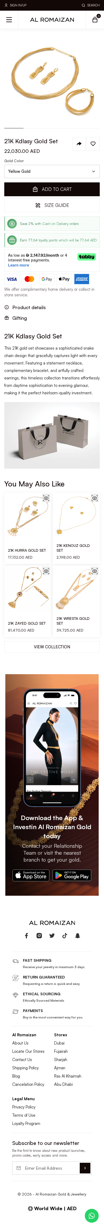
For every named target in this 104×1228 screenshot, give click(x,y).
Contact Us (22, 1059)
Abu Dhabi (63, 1084)
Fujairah (61, 1051)
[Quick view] (46, 498)
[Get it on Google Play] (72, 875)
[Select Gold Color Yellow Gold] (52, 171)
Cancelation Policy (28, 1084)
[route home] (52, 923)
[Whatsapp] (92, 1216)
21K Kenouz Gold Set (73, 547)
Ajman (59, 1067)
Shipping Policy (25, 1067)
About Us (20, 1043)
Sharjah (60, 1059)
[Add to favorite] (93, 143)
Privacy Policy (23, 1107)
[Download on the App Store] (31, 875)
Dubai (59, 1043)
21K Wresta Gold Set (73, 620)
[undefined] (26, 935)
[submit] (85, 1168)
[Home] (52, 20)
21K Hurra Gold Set (27, 550)
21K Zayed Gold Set (27, 623)
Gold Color (14, 161)
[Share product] (79, 143)
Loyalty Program (26, 1123)
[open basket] (95, 20)
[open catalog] (9, 20)
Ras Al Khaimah (67, 1076)
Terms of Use (23, 1115)
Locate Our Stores (28, 1051)
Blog (16, 1076)
